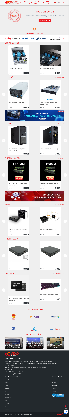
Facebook (54, 379)
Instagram (54, 385)
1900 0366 (47, 2)
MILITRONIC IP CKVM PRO (16, 263)
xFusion (6, 385)
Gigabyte (7, 379)
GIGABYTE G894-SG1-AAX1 (17, 102)
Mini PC (8, 204)
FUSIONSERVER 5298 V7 (16, 67)
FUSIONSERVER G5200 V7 (48, 67)
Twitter (54, 388)
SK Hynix (7, 403)
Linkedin (54, 391)
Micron (6, 382)
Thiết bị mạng (12, 239)
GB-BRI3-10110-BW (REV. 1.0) (49, 228)
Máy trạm (9, 124)
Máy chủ (9, 77)
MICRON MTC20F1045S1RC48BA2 (50, 297)
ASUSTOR (7, 388)
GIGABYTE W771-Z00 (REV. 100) (49, 148)
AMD (6, 391)
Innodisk (7, 409)
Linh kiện (9, 273)
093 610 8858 (36, 2)
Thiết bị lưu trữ (12, 158)
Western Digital (9, 397)
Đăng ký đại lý (21, 2)
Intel (6, 400)
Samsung (7, 394)
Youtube (54, 382)
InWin (6, 406)
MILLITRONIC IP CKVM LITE (48, 263)
